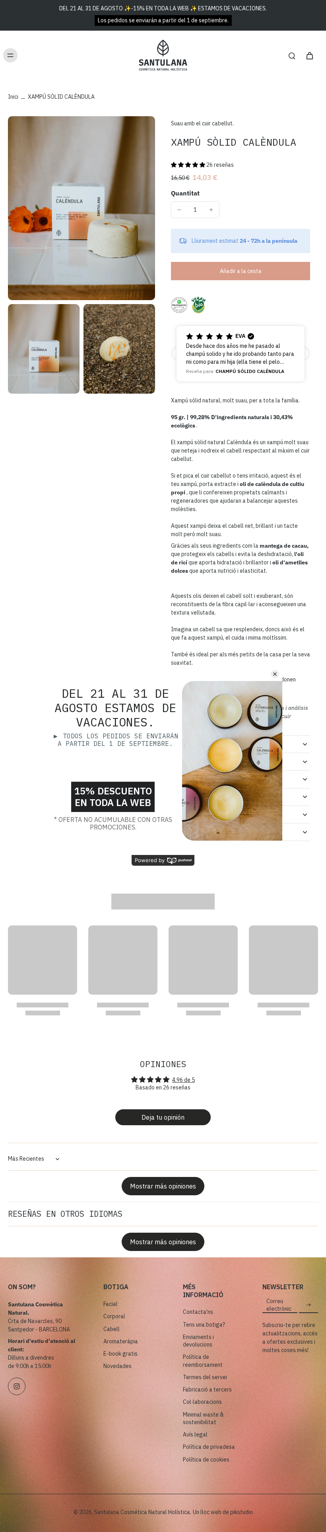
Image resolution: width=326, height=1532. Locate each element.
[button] (188, 164)
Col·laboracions (202, 1401)
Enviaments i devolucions (198, 1340)
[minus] (179, 210)
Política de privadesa (209, 1446)
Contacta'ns (198, 1311)
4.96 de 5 (183, 1079)
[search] (292, 55)
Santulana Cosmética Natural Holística (142, 1512)
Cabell (111, 1329)
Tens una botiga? (204, 1324)
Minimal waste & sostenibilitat (203, 1418)
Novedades (117, 1366)
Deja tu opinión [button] (163, 1117)
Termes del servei (205, 1377)
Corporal (114, 1316)
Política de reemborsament (203, 1360)
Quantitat (185, 193)
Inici (13, 96)
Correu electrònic (278, 1305)
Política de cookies (206, 1459)
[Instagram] (16, 1386)
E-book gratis (120, 1353)
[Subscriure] (308, 1305)
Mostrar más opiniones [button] (163, 1186)
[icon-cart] (309, 55)
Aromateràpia (120, 1341)
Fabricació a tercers (207, 1389)
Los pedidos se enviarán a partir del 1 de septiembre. (163, 20)
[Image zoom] (81, 208)
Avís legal (195, 1434)
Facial (110, 1304)
